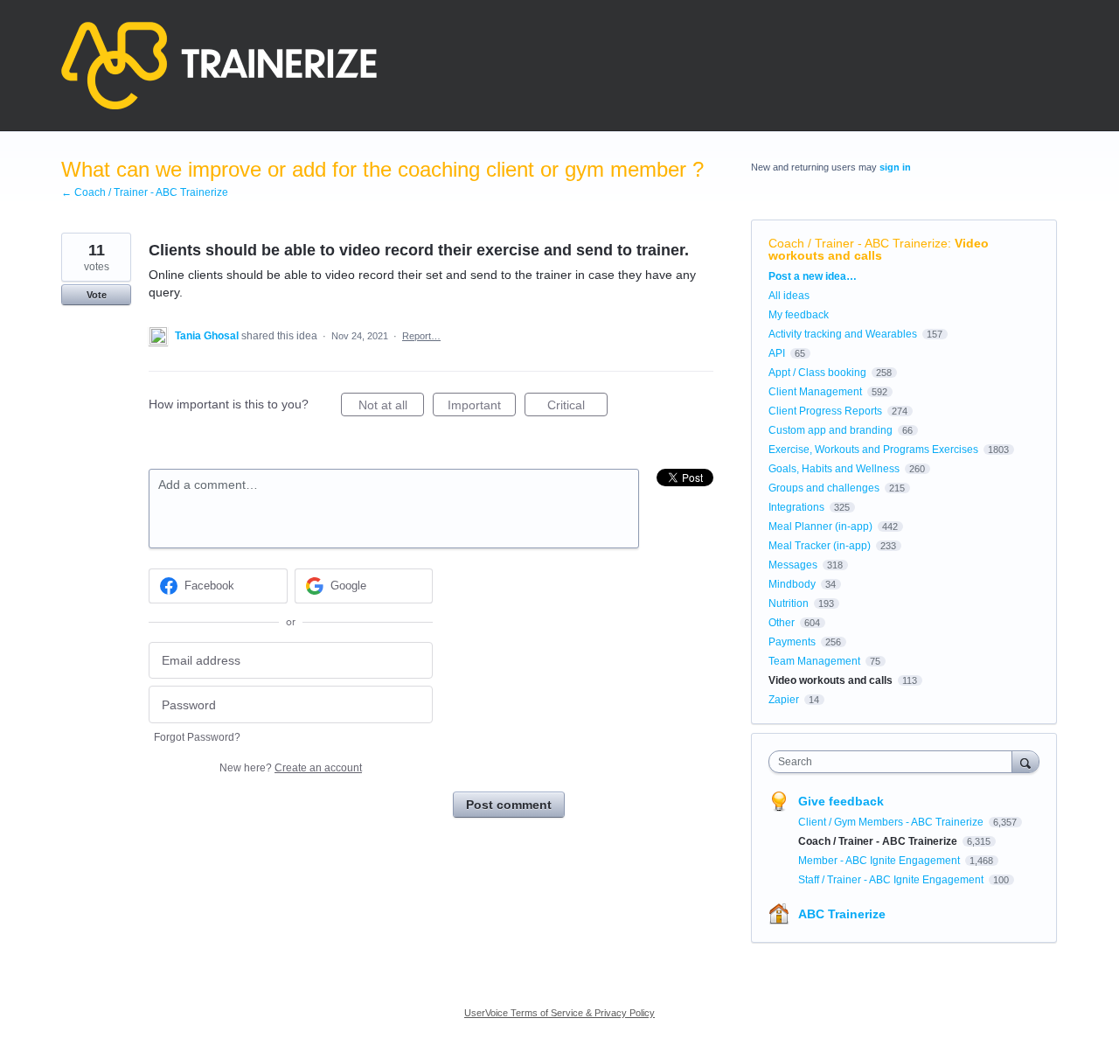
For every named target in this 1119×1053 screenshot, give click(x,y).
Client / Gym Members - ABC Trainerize (892, 822)
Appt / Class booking (817, 372)
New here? (290, 768)
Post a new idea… (812, 276)
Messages (792, 565)
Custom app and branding (830, 430)
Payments (792, 642)
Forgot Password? (197, 737)
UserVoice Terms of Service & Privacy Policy (559, 1013)
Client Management (815, 392)
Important (482, 407)
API (776, 353)
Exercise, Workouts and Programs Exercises (873, 449)
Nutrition (788, 603)
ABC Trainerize (842, 914)
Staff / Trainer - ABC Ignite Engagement (892, 880)
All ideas (789, 295)
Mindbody (792, 584)
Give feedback (841, 801)
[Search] (1025, 761)
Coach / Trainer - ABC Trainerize (858, 243)
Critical (577, 407)
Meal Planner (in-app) (820, 526)
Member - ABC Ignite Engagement (880, 860)
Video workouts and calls (878, 249)
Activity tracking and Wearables (842, 334)
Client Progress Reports (825, 411)
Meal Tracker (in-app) (819, 546)
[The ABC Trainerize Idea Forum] (219, 65)
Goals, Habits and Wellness (834, 469)
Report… (421, 336)
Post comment (509, 805)
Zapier (783, 700)
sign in (895, 167)
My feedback (798, 315)
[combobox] (894, 762)
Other (781, 623)
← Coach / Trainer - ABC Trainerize (144, 192)
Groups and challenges (823, 488)
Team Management (814, 661)
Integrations (796, 507)
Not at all (391, 407)
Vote (97, 294)
